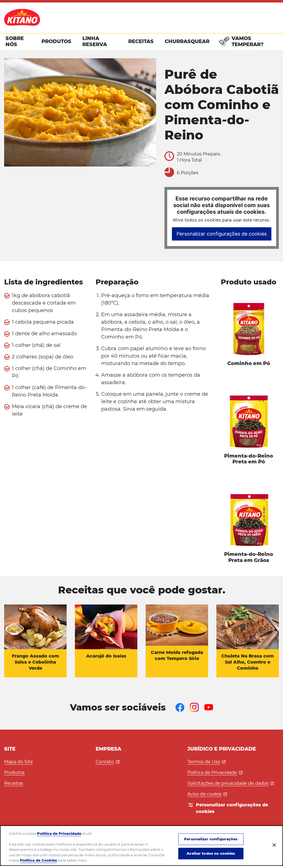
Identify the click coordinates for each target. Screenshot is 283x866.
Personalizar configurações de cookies (222, 234)
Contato (107, 761)
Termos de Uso (206, 761)
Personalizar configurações (210, 839)
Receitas (13, 783)
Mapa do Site (18, 761)
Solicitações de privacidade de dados (230, 783)
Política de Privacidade (215, 772)
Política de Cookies (38, 860)
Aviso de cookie (207, 794)
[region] (141, 845)
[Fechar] (274, 845)
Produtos (14, 772)
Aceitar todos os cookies (211, 853)
